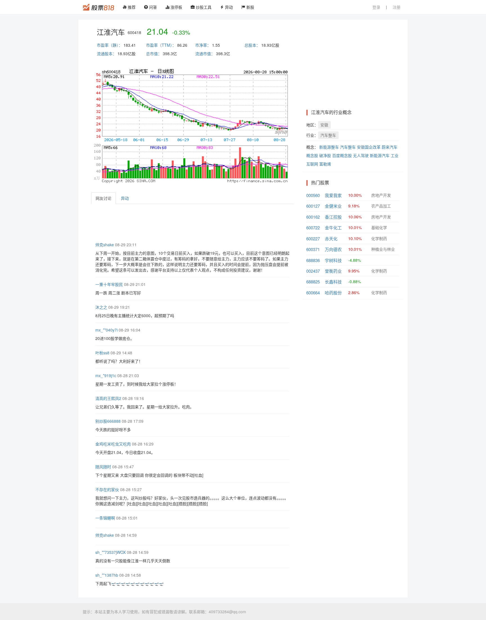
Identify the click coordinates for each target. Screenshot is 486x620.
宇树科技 (333, 260)
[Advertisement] (193, 222)
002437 (313, 271)
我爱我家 (333, 195)
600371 (313, 249)
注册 (396, 7)
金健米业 (333, 206)
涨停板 (175, 7)
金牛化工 (333, 227)
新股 (249, 7)
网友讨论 (103, 198)
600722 (313, 227)
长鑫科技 (333, 282)
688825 (313, 282)
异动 (228, 7)
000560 (313, 195)
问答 (152, 7)
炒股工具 (203, 7)
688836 (313, 260)
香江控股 (333, 217)
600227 (313, 238)
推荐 (131, 7)
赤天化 (331, 238)
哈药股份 (333, 293)
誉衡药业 (333, 271)
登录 (376, 7)
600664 (313, 293)
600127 (313, 206)
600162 (313, 217)
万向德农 (333, 249)
